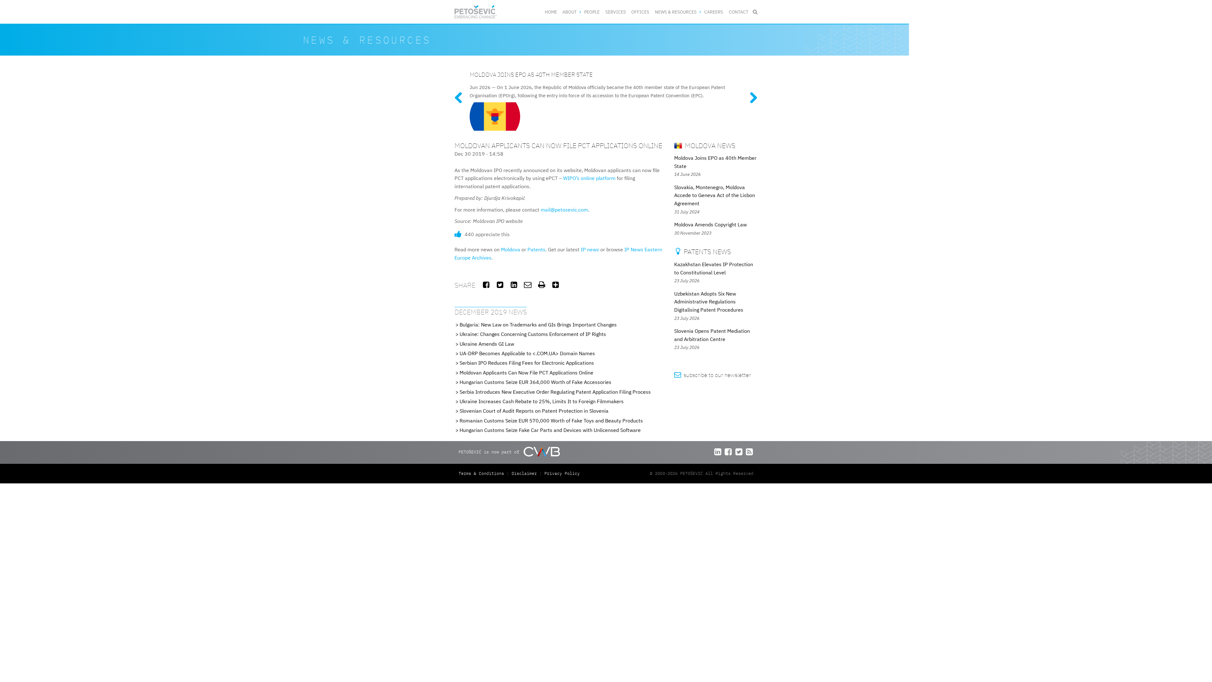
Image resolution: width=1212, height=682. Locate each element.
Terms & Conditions (483, 473)
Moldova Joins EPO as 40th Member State (531, 74)
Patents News (703, 251)
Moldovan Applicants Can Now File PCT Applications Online (526, 372)
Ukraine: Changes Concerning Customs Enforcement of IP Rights (533, 334)
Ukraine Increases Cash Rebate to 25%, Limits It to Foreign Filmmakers (542, 401)
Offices (640, 12)
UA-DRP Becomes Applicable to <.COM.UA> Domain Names (527, 353)
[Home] (475, 12)
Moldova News (709, 145)
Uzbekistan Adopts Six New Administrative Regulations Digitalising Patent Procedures (708, 301)
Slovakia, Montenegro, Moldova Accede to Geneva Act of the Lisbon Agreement (714, 195)
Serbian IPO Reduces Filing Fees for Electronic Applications (527, 363)
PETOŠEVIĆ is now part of (490, 452)
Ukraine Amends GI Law (487, 344)
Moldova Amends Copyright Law (710, 224)
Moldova (510, 249)
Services (615, 12)
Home (551, 12)
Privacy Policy (562, 473)
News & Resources (676, 12)
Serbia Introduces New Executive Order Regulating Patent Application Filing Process (555, 392)
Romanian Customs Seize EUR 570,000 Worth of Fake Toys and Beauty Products (551, 420)
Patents (536, 249)
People (592, 12)
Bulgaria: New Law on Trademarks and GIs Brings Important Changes (538, 324)
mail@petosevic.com (564, 209)
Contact (738, 12)
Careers (713, 12)
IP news (590, 249)
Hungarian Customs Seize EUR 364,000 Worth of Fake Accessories (535, 382)
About (569, 12)
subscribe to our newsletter (712, 375)
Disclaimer (524, 473)
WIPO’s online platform (589, 178)
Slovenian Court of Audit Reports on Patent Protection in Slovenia (534, 411)
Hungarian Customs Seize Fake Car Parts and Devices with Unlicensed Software (550, 430)
